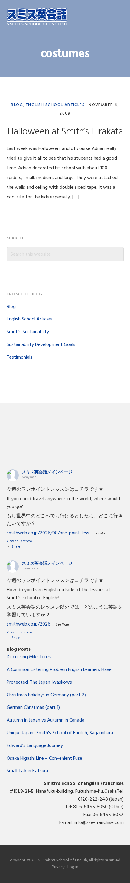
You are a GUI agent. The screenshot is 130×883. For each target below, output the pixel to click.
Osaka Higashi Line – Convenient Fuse (44, 758)
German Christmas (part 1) (33, 708)
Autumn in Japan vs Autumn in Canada (45, 720)
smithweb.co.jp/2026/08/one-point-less (48, 533)
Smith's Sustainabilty (28, 332)
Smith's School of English (37, 17)
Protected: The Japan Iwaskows (39, 682)
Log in (72, 867)
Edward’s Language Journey (35, 746)
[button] (119, 17)
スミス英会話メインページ (47, 472)
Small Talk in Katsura (27, 771)
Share (15, 546)
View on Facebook (19, 541)
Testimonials (19, 357)
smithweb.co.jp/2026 (28, 624)
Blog (17, 104)
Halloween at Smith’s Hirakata (65, 132)
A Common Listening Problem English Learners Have (59, 670)
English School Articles (55, 104)
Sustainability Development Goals (41, 345)
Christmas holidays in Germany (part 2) (46, 695)
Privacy (58, 867)
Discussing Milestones (29, 657)
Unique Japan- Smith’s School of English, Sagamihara (60, 733)
